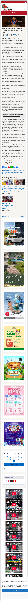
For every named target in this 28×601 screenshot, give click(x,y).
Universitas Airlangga (6, 173)
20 (13, 459)
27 (13, 461)
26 (10, 461)
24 (4, 461)
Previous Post (6, 216)
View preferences (15, 597)
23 (21, 459)
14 (15, 458)
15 (18, 458)
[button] (27, 579)
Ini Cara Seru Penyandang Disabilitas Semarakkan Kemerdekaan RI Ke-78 (19, 188)
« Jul (5, 468)
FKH (21, 170)
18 (7, 459)
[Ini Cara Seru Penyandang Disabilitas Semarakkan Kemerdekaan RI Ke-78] (19, 182)
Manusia (12, 172)
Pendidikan (7, 36)
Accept (15, 590)
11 (7, 458)
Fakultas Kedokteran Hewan (14, 170)
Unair (21, 172)
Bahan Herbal (6, 170)
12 (10, 458)
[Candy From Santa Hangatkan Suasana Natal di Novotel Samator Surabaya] (7, 199)
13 (13, 458)
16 (21, 458)
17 (4, 459)
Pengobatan (16, 172)
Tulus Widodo (16, 34)
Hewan (6, 172)
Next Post (22, 216)
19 (10, 459)
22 (18, 459)
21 (15, 459)
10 (4, 458)
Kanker (9, 172)
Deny (15, 594)
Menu (14, 12)
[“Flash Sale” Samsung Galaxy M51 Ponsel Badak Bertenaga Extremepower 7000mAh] (7, 182)
